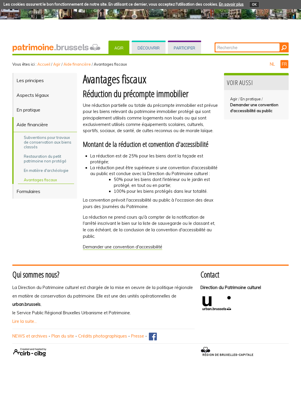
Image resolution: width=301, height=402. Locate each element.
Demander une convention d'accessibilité (122, 247)
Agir (118, 48)
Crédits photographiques (102, 336)
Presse (137, 336)
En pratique (250, 99)
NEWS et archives (29, 336)
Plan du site (62, 336)
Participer (184, 48)
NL (273, 64)
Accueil (43, 64)
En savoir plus (231, 4)
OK (254, 4)
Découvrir (149, 48)
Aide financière (77, 64)
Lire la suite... (24, 321)
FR (284, 64)
